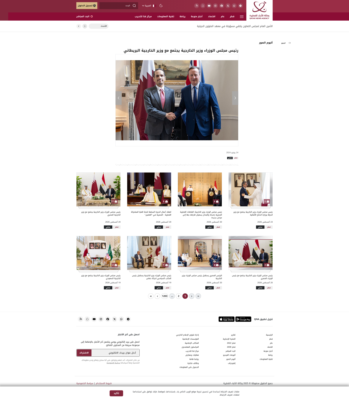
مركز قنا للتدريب (143, 16)
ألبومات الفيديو (229, 355)
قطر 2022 (231, 343)
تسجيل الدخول (85, 6)
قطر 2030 (231, 347)
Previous (84, 26)
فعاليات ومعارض (192, 355)
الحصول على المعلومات (189, 367)
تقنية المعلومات (165, 16)
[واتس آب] (234, 5)
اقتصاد (211, 16)
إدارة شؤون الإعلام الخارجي (187, 335)
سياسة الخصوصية (113, 363)
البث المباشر (82, 16)
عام (222, 16)
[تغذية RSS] (196, 5)
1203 (164, 296)
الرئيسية (269, 335)
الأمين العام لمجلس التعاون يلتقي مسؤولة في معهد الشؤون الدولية (235, 26)
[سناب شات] (202, 5)
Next (78, 26)
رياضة (182, 16)
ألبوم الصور (266, 42)
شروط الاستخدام (104, 383)
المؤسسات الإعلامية (190, 339)
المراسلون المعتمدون (190, 347)
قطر (232, 16)
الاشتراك (84, 353)
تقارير (233, 335)
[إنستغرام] (215, 5)
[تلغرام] (240, 5)
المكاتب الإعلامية (192, 343)
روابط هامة (194, 359)
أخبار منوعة (197, 16)
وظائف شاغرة (193, 363)
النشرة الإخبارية (229, 339)
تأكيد (116, 393)
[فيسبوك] (221, 5)
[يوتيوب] (209, 5)
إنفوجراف (231, 363)
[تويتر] (227, 5)
